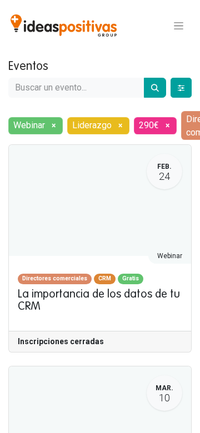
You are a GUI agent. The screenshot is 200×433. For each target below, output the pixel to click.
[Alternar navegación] (178, 25)
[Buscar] (155, 88)
